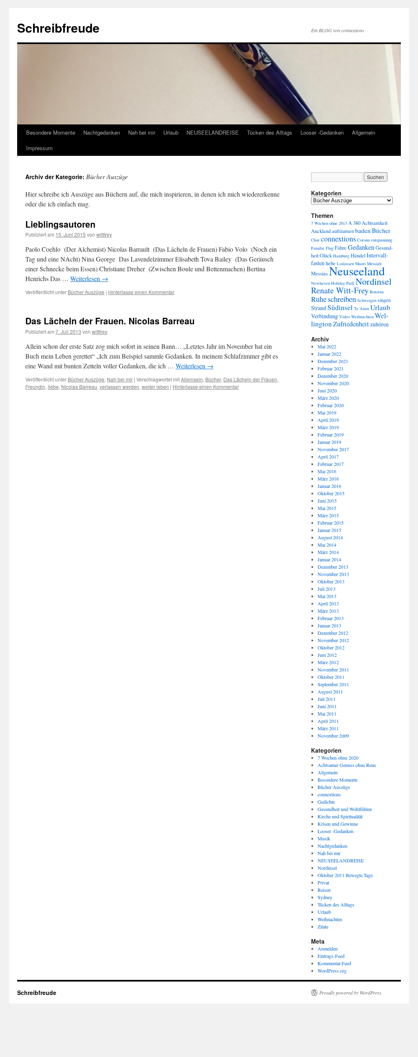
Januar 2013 (329, 625)
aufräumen (343, 231)
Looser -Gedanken (322, 132)
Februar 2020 (331, 405)
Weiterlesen (89, 278)
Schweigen (366, 300)
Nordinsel (373, 281)
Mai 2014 (327, 544)
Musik (324, 838)
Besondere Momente (50, 132)
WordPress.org (332, 970)
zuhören (379, 324)
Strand (318, 308)
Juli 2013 (327, 588)
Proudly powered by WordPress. (350, 992)
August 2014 (330, 537)
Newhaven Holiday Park (332, 283)
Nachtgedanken (101, 132)
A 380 (354, 222)
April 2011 (328, 721)
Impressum (39, 148)
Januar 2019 (329, 442)
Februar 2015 (331, 522)
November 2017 (333, 449)
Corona (363, 240)
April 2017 (328, 456)
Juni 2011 (327, 706)
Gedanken (361, 247)
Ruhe (319, 299)
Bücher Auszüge (86, 291)
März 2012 (328, 662)
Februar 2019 (331, 434)
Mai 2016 (327, 471)
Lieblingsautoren (60, 224)
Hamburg (341, 256)
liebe (53, 386)
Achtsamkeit (374, 222)
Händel (358, 255)
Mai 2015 (327, 508)
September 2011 (333, 684)
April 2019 (328, 420)
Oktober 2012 (331, 647)
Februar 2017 (331, 464)
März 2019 (328, 427)
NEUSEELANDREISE (213, 132)
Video (344, 316)
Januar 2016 (329, 486)
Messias (319, 273)
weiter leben (155, 386)
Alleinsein (192, 379)
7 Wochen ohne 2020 (338, 757)
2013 (343, 223)
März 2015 (328, 515)
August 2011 (330, 691)
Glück (326, 255)
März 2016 (328, 478)
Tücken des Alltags (269, 132)
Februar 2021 (331, 368)
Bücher (213, 379)
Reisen (324, 889)
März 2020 (328, 397)
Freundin (35, 386)
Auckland (321, 231)
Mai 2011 (327, 713)
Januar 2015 (329, 530)
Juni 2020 (327, 390)
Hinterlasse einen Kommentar (141, 291)
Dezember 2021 (333, 361)
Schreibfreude (58, 27)
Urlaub (170, 132)
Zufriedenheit (351, 323)
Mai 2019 (327, 412)
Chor (315, 240)
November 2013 (333, 574)
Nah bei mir (141, 132)
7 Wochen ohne (324, 223)
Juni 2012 (327, 654)
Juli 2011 (327, 699)
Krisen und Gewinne (338, 823)
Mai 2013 (327, 596)
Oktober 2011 (331, 677)
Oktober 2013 (331, 581)
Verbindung (324, 316)
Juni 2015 (327, 500)
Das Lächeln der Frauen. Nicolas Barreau (110, 321)
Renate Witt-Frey (340, 290)
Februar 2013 (331, 618)
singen (384, 300)
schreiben (342, 299)
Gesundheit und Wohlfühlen (345, 809)
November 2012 (333, 640)
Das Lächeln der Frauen (250, 379)
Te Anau (361, 308)
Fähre (341, 247)
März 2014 (328, 552)
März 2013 (328, 610)
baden (363, 230)
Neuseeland (357, 271)
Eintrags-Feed (331, 956)
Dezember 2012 (333, 632)
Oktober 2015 (331, 493)
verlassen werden (119, 386)
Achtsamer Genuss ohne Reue (347, 765)
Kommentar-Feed (334, 963)
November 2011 (333, 669)
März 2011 (328, 728)
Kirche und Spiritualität (340, 816)
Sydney (325, 897)
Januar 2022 (329, 353)
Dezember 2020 (333, 375)
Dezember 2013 (333, 566)
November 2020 (333, 383)
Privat (323, 882)
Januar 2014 (329, 559)
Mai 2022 (327, 346)
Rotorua (377, 292)
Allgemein (363, 132)
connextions (338, 239)
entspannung (381, 240)
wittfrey (104, 234)
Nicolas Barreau (79, 386)
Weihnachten (362, 316)
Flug (330, 248)
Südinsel (340, 307)
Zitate (323, 926)
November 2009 (333, 735)
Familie (318, 248)
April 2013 (328, 603)
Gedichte (326, 801)
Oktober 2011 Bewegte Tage (345, 875)
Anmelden (328, 948)
